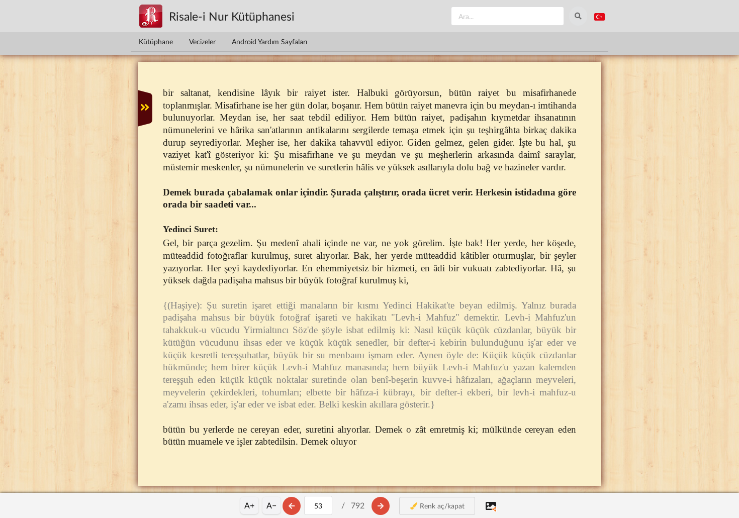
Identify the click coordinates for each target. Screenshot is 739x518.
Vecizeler (202, 41)
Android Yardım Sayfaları (269, 41)
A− (271, 505)
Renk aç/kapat (441, 505)
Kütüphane (156, 41)
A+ (249, 505)
